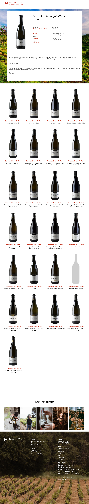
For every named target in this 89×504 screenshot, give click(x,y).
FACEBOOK (61, 453)
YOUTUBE (61, 459)
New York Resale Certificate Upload (70, 473)
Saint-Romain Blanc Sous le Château (13, 371)
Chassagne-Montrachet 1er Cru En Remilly (76, 164)
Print (12, 73)
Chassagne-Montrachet (13, 163)
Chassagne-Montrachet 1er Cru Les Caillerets (34, 205)
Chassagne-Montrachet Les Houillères (13, 247)
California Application (65, 465)
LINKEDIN (61, 457)
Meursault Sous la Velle (76, 288)
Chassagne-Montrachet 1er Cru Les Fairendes (55, 205)
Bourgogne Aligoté (13, 123)
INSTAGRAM (62, 455)
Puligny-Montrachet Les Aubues (54, 328)
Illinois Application (64, 467)
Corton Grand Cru (76, 247)
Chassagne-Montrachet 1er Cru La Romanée (13, 205)
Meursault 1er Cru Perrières (55, 288)
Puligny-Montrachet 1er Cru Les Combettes (13, 329)
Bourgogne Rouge (55, 123)
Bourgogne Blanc (34, 123)
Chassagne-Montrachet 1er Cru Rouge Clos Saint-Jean (76, 205)
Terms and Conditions (65, 477)
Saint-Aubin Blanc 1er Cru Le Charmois (75, 329)
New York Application (65, 471)
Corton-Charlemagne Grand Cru (13, 288)
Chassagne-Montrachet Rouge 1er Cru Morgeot (34, 247)
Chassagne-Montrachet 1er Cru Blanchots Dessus (34, 164)
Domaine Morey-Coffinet (49, 16)
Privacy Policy (62, 479)
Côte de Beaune (37, 43)
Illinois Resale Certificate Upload (69, 469)
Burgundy (36, 38)
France (35, 33)
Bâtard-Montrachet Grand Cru (76, 123)
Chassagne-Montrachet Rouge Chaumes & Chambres (55, 247)
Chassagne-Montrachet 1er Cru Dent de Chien (55, 164)
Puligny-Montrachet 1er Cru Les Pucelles (34, 329)
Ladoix (34, 288)
